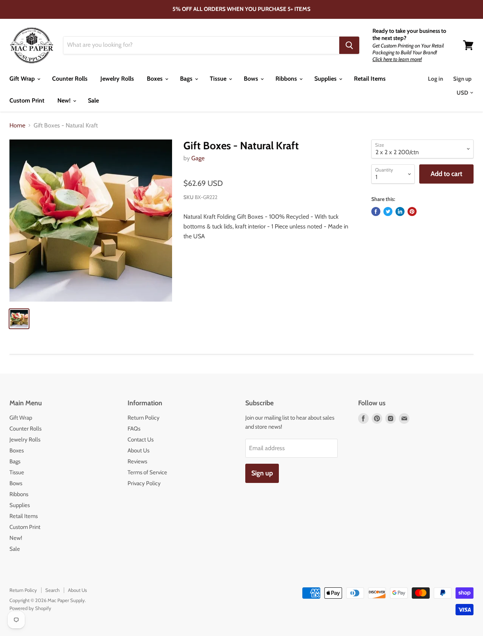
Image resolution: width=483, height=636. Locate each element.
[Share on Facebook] (375, 211)
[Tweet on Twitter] (387, 211)
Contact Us (141, 439)
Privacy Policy (144, 483)
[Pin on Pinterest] (412, 211)
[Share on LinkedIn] (400, 211)
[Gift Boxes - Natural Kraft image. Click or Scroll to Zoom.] (90, 220)
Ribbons (286, 78)
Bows (252, 78)
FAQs (134, 428)
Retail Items (370, 78)
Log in (435, 78)
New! (64, 100)
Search (52, 590)
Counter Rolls (70, 78)
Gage (198, 158)
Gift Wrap (22, 78)
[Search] (349, 45)
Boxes (155, 78)
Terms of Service (147, 472)
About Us (138, 450)
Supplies (326, 78)
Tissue (219, 78)
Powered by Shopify (30, 608)
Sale (93, 100)
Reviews (137, 461)
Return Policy (144, 417)
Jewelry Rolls (117, 78)
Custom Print (27, 100)
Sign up (462, 78)
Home (17, 125)
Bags (187, 78)
